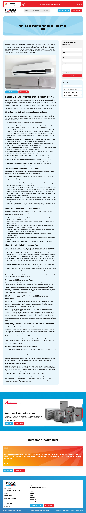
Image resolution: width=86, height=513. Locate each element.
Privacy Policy (59, 510)
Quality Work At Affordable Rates (38, 487)
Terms (69, 72)
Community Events (34, 501)
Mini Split (36, 22)
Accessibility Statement (74, 510)
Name (64, 46)
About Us (32, 497)
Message (64, 63)
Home (31, 22)
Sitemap (81, 510)
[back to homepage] (10, 10)
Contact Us (33, 499)
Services (32, 493)
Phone (64, 57)
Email (64, 52)
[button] (27, 10)
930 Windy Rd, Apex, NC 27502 (12, 490)
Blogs (31, 495)
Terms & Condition (65, 510)
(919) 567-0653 (8, 503)
